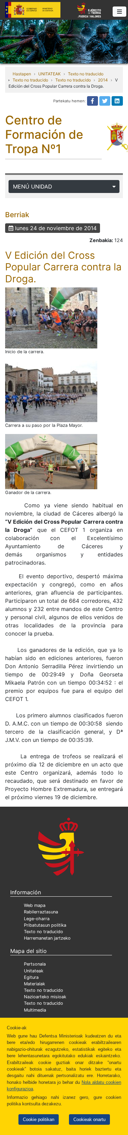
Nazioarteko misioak (45, 996)
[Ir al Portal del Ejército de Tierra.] (64, 41)
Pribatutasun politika (45, 925)
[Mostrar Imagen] (51, 317)
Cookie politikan (38, 1119)
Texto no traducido (85, 73)
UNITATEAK (49, 73)
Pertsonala (35, 964)
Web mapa (34, 905)
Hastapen (22, 73)
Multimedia (35, 1010)
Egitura (31, 977)
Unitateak (33, 970)
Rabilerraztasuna (41, 911)
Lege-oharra (36, 918)
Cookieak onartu (89, 1119)
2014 (103, 80)
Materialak (34, 983)
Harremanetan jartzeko (47, 938)
